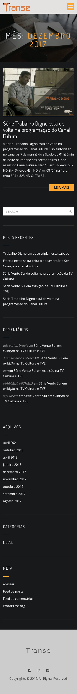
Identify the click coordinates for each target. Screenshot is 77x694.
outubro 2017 (13, 486)
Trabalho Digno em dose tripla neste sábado (36, 253)
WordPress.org (14, 606)
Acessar (8, 584)
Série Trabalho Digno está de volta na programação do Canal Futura (36, 130)
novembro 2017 (14, 479)
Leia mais (61, 187)
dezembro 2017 (14, 472)
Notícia (8, 542)
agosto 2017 (12, 501)
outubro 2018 (13, 450)
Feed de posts (13, 591)
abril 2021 (10, 443)
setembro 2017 (14, 494)
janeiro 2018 (12, 464)
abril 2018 (10, 457)
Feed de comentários (18, 598)
